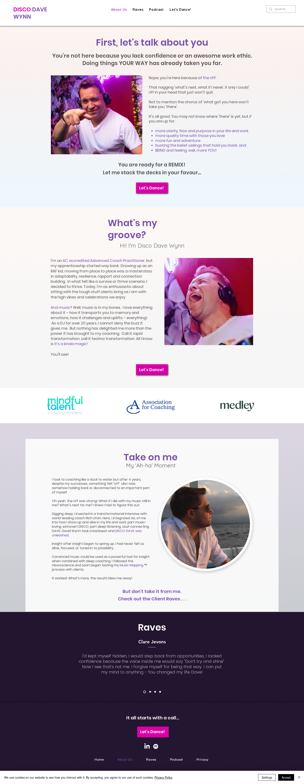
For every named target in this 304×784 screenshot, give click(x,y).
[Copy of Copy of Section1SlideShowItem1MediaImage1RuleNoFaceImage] (160, 692)
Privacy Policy (163, 777)
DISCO (22, 9)
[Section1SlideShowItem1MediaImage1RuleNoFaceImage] (150, 692)
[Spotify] (155, 746)
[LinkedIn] (147, 746)
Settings (267, 777)
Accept (286, 777)
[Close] (299, 777)
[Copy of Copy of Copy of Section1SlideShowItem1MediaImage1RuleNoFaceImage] (155, 692)
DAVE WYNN (30, 13)
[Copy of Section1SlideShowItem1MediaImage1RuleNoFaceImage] (144, 691)
